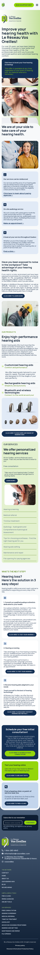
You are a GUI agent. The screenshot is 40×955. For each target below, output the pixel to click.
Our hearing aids (8, 881)
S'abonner (30, 823)
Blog (4, 884)
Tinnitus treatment (9, 919)
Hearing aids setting (10, 928)
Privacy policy (20, 945)
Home (4, 876)
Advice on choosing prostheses (14, 925)
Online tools (7, 902)
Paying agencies (8, 899)
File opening (6, 934)
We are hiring (7, 887)
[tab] (20, 466)
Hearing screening (9, 913)
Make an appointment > (13, 223)
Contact (5, 873)
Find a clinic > (9, 251)
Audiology (6, 922)
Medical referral (8, 916)
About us (5, 878)
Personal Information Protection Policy (20, 949)
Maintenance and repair (11, 931)
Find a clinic (6, 896)
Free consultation (9, 910)
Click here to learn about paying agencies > (17, 194)
